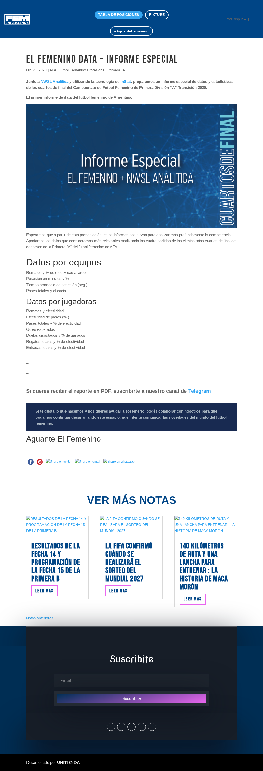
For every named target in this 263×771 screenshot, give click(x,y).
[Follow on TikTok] (152, 727)
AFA (53, 70)
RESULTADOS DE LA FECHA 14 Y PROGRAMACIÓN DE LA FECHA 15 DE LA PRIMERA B (55, 562)
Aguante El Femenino (63, 439)
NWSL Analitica (54, 81)
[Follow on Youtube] (142, 727)
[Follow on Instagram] (121, 727)
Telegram (199, 391)
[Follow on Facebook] (131, 727)
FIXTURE (157, 15)
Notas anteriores (39, 618)
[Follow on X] (111, 727)
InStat (125, 81)
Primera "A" (116, 70)
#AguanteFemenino (131, 31)
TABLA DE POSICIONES (118, 15)
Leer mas (44, 591)
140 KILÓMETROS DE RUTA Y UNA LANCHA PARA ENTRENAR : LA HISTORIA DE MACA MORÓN (204, 566)
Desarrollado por (53, 762)
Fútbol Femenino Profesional (81, 70)
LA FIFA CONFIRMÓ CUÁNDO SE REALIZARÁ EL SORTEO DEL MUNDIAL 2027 (129, 562)
